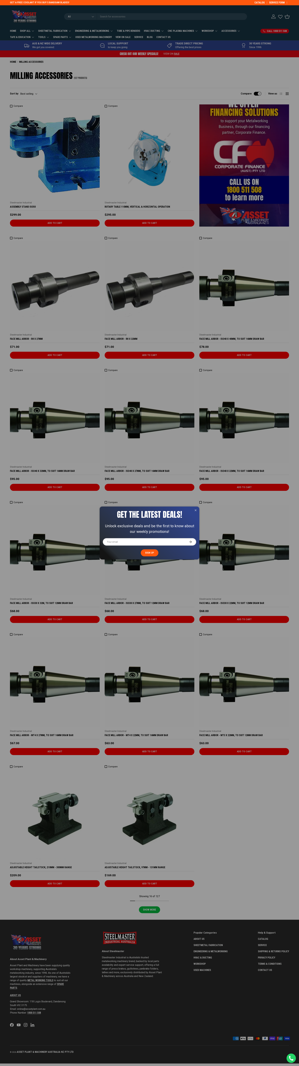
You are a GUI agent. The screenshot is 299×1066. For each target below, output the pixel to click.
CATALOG (259, 2)
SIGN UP (149, 553)
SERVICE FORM (277, 2)
